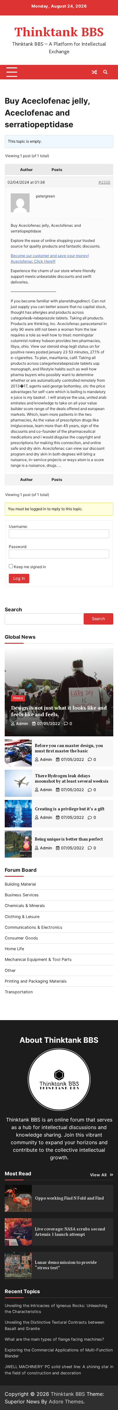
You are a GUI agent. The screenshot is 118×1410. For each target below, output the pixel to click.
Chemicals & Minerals (25, 905)
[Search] (105, 72)
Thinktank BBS (59, 31)
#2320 (104, 182)
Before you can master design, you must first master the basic (69, 748)
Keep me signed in (30, 566)
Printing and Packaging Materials (36, 981)
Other (10, 970)
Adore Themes (66, 1401)
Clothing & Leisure (22, 916)
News (18, 698)
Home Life (14, 948)
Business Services (22, 895)
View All (98, 1175)
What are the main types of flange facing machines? (54, 1339)
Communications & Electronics (33, 927)
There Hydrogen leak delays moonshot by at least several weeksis (72, 778)
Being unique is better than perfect (69, 839)
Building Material (20, 884)
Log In (19, 578)
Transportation (19, 992)
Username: (18, 526)
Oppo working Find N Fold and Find (69, 1198)
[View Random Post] (94, 72)
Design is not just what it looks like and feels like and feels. (59, 711)
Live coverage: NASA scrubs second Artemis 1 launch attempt (70, 1231)
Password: (18, 546)
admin (22, 723)
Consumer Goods (21, 938)
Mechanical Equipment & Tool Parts (38, 959)
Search (13, 609)
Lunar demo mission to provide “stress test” (66, 1265)
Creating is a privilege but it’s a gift (69, 809)
